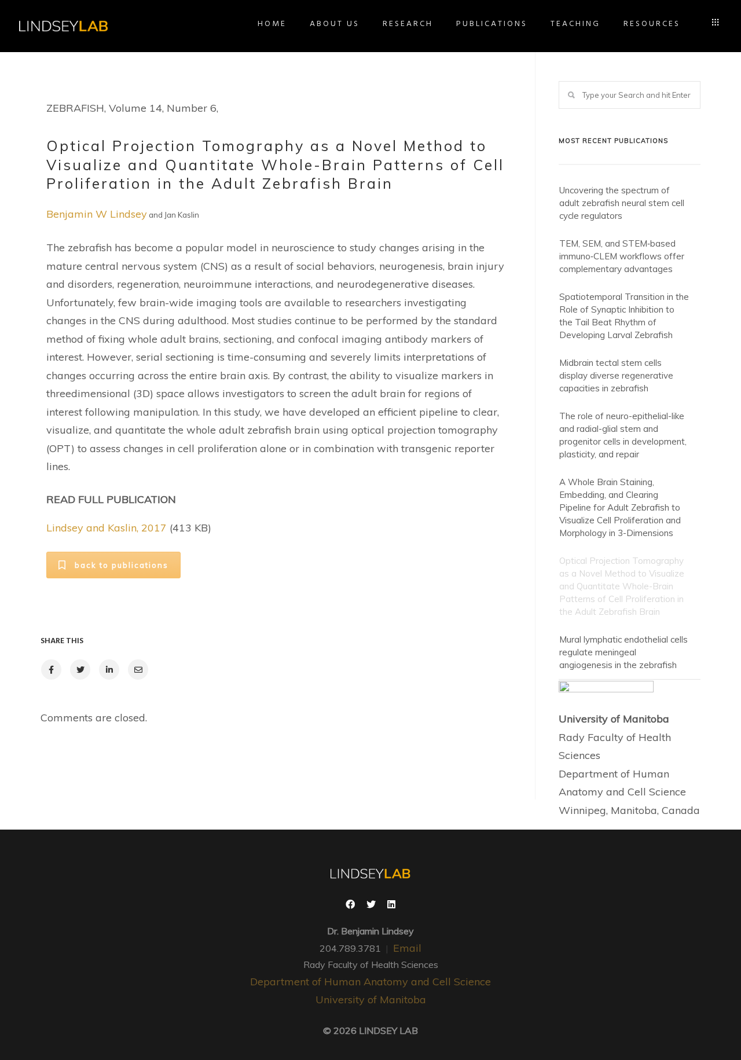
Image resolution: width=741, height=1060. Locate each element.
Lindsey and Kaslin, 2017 (106, 527)
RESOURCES (651, 24)
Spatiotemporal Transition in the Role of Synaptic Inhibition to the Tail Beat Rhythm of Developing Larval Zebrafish (624, 315)
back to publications (121, 565)
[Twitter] (371, 905)
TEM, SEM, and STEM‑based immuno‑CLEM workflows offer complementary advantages (621, 256)
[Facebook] (350, 905)
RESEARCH (408, 24)
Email (407, 948)
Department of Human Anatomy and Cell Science (370, 981)
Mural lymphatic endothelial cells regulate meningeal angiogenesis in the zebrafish (623, 652)
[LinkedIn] (391, 905)
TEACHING (575, 24)
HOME (272, 24)
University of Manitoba (371, 999)
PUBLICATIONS (491, 24)
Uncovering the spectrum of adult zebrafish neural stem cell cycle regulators (621, 203)
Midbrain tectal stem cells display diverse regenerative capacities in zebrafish (616, 375)
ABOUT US (335, 24)
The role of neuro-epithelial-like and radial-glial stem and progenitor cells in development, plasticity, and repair (623, 435)
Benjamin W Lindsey (96, 214)
